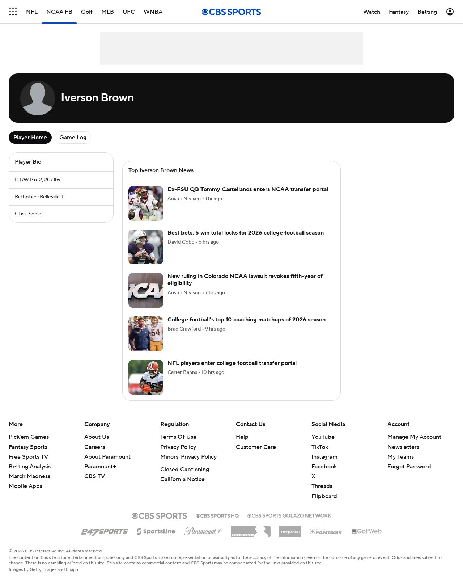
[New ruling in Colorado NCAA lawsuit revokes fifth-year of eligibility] (145, 290)
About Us (96, 437)
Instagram (324, 456)
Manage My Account (414, 437)
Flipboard (324, 496)
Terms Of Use (178, 437)
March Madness (29, 476)
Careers (94, 447)
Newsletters (403, 447)
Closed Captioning (184, 469)
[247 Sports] (104, 530)
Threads (321, 486)
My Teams (400, 456)
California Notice (182, 479)
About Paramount (107, 456)
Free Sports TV (28, 456)
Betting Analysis (30, 466)
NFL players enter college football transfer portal (232, 363)
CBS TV (94, 476)
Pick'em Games (29, 437)
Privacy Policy (178, 447)
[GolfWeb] (367, 531)
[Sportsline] (156, 530)
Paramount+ (100, 466)
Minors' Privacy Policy (188, 456)
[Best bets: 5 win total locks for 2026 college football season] (145, 247)
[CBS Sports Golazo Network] (289, 514)
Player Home (30, 137)
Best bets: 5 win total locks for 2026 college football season (245, 232)
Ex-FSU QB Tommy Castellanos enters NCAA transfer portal (247, 189)
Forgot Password (409, 466)
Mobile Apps (25, 486)
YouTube (323, 437)
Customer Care (256, 447)
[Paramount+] (203, 529)
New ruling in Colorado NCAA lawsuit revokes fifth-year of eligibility (245, 280)
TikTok (319, 447)
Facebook (324, 466)
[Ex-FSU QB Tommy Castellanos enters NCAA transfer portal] (145, 203)
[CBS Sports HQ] (217, 515)
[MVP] (290, 528)
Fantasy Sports (28, 447)
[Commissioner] (251, 528)
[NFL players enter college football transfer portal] (145, 377)
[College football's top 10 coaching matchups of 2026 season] (145, 333)
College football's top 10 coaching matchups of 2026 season (246, 319)
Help (242, 437)
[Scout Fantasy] (326, 531)
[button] (13, 12)
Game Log (72, 137)
